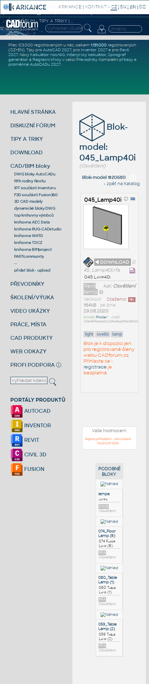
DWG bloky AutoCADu (34, 174)
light (89, 334)
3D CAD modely (28, 201)
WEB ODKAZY (28, 351)
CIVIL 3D (34, 454)
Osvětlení (124, 286)
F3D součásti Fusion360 (36, 194)
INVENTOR (37, 425)
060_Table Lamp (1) (107, 579)
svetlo (103, 334)
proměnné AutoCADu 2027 (34, 64)
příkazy (126, 59)
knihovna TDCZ (28, 242)
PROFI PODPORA (32, 365)
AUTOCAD (37, 411)
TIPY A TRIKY (26, 139)
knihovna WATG (28, 235)
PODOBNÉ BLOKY (109, 471)
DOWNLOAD (26, 152)
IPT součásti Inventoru (35, 187)
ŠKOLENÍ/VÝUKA (32, 297)
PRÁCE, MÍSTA (28, 324)
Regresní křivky (47, 59)
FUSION (33, 469)
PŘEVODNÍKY (27, 284)
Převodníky (86, 59)
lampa (103, 494)
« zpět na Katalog (122, 183)
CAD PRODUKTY (31, 338)
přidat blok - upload (32, 270)
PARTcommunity (29, 256)
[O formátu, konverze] (101, 292)
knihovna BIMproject (33, 249)
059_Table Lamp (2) (107, 626)
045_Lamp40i (103, 199)
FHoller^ (102, 317)
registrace (95, 367)
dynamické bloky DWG (34, 208)
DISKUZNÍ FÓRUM (32, 125)
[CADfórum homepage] (22, 29)
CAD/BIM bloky (30, 166)
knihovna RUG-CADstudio (37, 229)
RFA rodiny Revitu (30, 181)
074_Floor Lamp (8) (107, 533)
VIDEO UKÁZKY (30, 311)
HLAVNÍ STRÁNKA (33, 112)
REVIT (31, 440)
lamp (117, 334)
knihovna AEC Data (32, 222)
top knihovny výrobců (33, 215)
